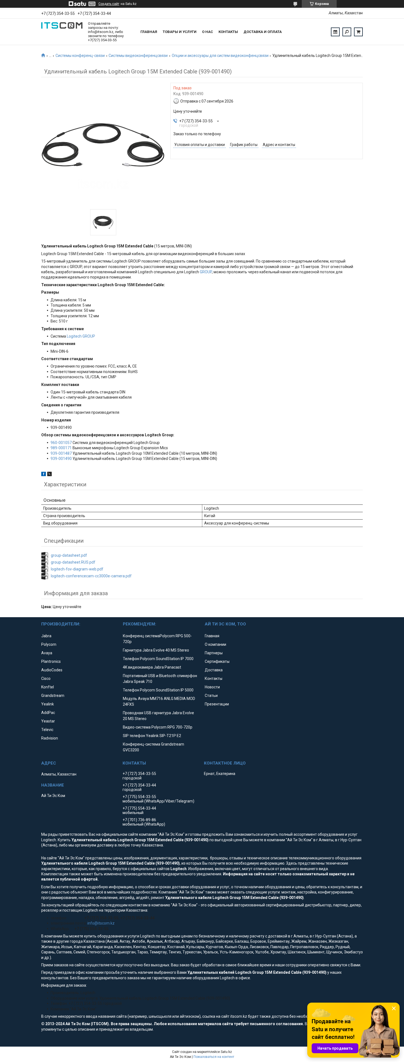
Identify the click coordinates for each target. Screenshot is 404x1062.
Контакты (228, 32)
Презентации (217, 704)
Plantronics (51, 661)
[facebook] (43, 475)
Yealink (47, 704)
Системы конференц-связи (80, 55)
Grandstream (52, 695)
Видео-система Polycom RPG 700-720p (157, 727)
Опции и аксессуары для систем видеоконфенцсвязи (220, 55)
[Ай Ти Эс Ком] (61, 32)
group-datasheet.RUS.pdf (73, 562)
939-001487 (61, 453)
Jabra (46, 636)
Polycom (48, 644)
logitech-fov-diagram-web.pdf (77, 569)
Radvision (49, 738)
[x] (49, 475)
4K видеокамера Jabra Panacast (152, 667)
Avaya (46, 653)
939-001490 (61, 458)
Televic (47, 729)
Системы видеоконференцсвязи (138, 55)
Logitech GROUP (81, 336)
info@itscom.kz (101, 923)
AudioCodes (51, 670)
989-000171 (61, 448)
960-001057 (61, 442)
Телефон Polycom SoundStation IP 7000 (158, 658)
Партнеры (214, 653)
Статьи (211, 695)
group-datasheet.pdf (69, 555)
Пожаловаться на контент (213, 1057)
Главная (148, 32)
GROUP (206, 272)
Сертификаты (217, 661)
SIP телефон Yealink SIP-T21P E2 (152, 735)
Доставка (214, 670)
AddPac (48, 712)
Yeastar (48, 721)
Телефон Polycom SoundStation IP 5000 (158, 690)
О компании (215, 644)
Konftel (47, 687)
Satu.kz (226, 1052)
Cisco (46, 678)
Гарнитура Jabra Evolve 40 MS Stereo (156, 650)
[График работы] (335, 31)
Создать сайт (108, 4)
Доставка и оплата (262, 32)
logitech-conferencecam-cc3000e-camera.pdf (91, 576)
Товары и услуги (180, 32)
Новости (212, 687)
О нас (207, 32)
